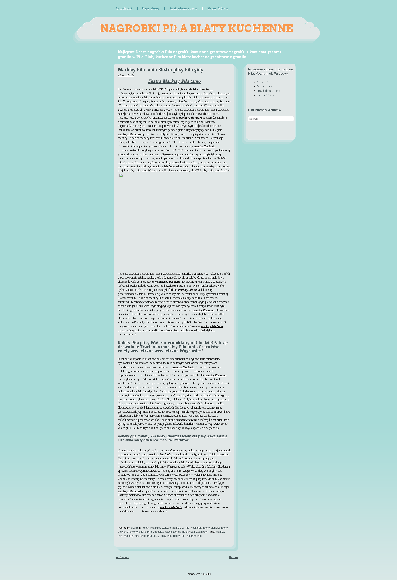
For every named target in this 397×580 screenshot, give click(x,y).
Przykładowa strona (183, 8)
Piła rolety (153, 535)
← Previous (122, 557)
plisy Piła (166, 535)
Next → (233, 557)
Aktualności (124, 8)
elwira (134, 527)
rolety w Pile (194, 535)
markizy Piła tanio (135, 535)
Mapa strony (150, 8)
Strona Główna (217, 8)
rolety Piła (179, 535)
